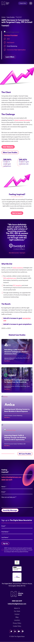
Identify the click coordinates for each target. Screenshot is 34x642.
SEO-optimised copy (9, 278)
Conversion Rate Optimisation (16, 50)
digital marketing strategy (22, 120)
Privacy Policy (17, 623)
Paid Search (10, 42)
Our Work (17, 611)
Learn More (9, 57)
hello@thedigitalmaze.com (11, 477)
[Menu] (31, 3)
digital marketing (17, 267)
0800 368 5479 (6, 480)
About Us (17, 608)
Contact (17, 614)
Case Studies (11, 17)
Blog (17, 617)
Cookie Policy (17, 626)
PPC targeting (17, 285)
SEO (8, 39)
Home (3, 17)
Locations (17, 620)
